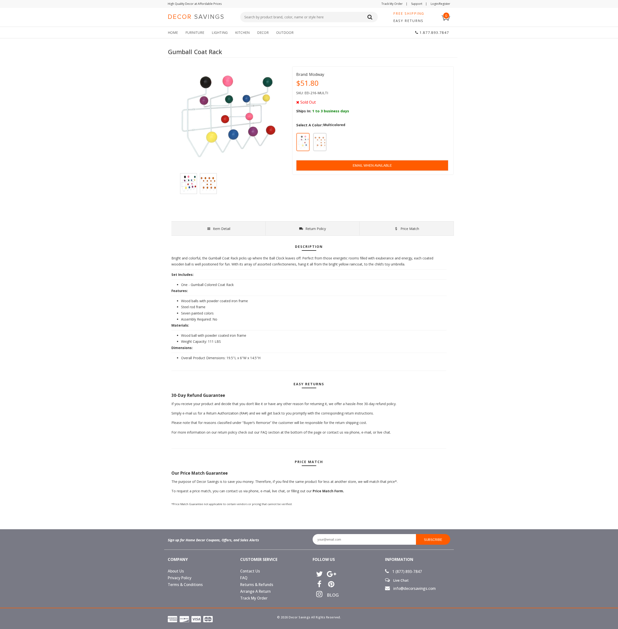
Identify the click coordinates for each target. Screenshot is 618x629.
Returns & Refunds (256, 584)
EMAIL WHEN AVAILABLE (372, 165)
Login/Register (440, 4)
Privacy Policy (179, 577)
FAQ (243, 577)
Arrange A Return (255, 591)
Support (419, 4)
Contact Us (250, 571)
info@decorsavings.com (414, 588)
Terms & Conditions (185, 584)
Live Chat (400, 580)
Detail (221, 228)
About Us (176, 571)
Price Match (409, 228)
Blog (331, 595)
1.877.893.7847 (433, 32)
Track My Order (394, 4)
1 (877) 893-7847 (406, 571)
